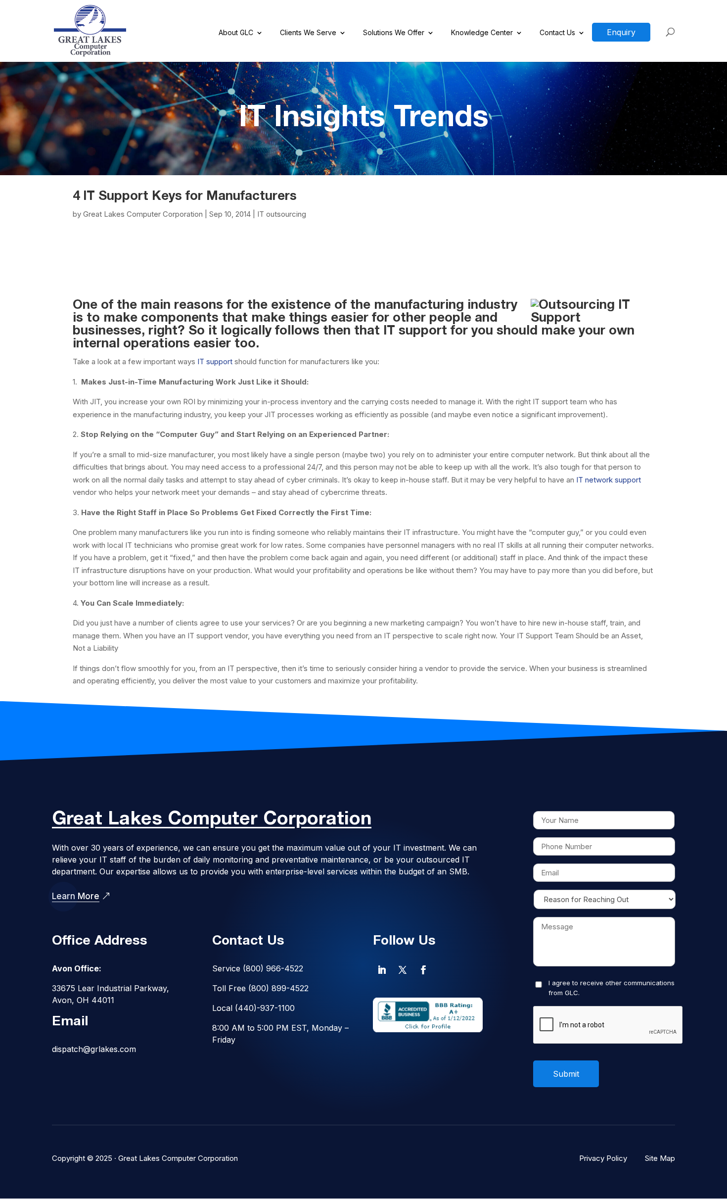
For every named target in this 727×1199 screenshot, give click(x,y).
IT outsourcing (281, 214)
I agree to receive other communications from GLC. (611, 988)
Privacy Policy (603, 1158)
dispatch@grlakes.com (94, 1049)
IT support (214, 361)
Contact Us (557, 33)
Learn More (75, 896)
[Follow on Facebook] (423, 970)
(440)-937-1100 (265, 1008)
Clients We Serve (308, 33)
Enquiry (621, 32)
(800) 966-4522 (273, 968)
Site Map (660, 1158)
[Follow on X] (402, 970)
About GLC (236, 33)
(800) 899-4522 (278, 988)
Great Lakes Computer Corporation (143, 214)
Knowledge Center (482, 33)
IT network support (607, 479)
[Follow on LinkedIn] (382, 970)
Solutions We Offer (393, 33)
